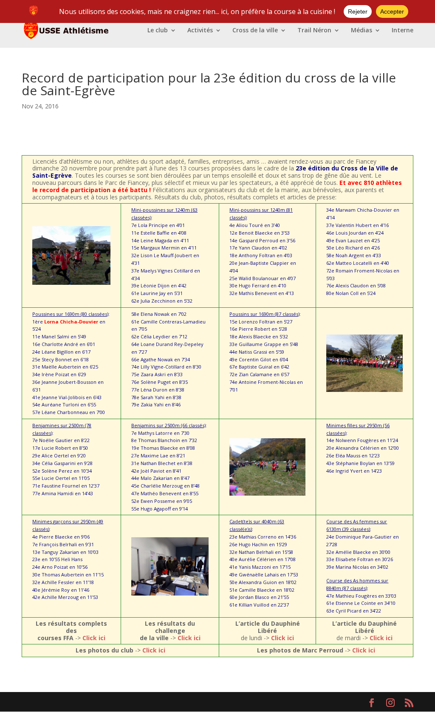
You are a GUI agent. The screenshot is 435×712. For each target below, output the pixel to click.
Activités (200, 30)
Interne (402, 30)
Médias (361, 30)
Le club (157, 30)
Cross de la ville (255, 30)
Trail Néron (314, 30)
